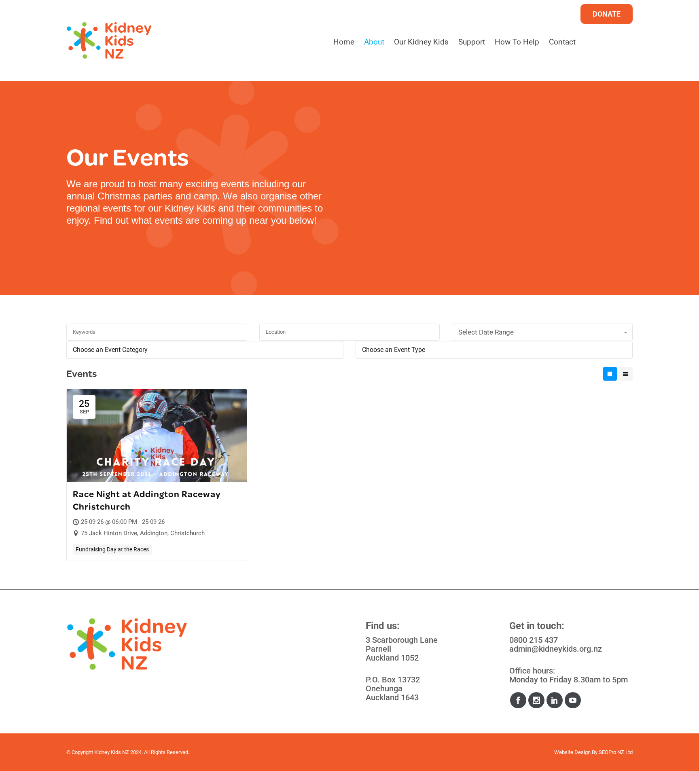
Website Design (572, 752)
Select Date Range (486, 332)
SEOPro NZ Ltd (616, 752)
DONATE (607, 14)
